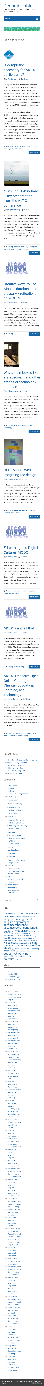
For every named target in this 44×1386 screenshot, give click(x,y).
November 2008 (14, 1236)
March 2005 (12, 1334)
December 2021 (14, 1010)
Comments (14, 977)
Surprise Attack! (15, 773)
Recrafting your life (16, 879)
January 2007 (13, 1296)
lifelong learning (16, 249)
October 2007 (13, 1272)
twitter (9, 959)
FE (15, 935)
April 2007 (12, 1288)
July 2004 (11, 1343)
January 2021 (13, 1021)
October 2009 (13, 1206)
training (28, 956)
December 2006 (14, 1299)
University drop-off (16, 771)
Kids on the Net (14, 868)
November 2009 (14, 1204)
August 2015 (12, 1062)
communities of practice (22, 733)
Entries (12, 974)
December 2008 (14, 1234)
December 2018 (14, 1032)
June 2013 (11, 1098)
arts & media (13, 785)
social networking (16, 953)
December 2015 (14, 1054)
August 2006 (13, 1310)
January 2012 (13, 1144)
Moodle (8, 943)
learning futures (28, 938)
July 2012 (11, 1128)
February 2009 (14, 1228)
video (17, 959)
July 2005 (11, 1326)
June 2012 (11, 1130)
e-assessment (15, 835)
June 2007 (12, 1283)
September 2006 (15, 1307)
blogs (36, 913)
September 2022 (14, 997)
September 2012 (14, 1122)
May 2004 (12, 1345)
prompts (11, 876)
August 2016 (12, 1043)
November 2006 (14, 1302)
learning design (17, 938)
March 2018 (12, 1035)
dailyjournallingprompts (18, 919)
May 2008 (12, 1253)
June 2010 (11, 1185)
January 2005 (13, 1337)
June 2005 (12, 1329)
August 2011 (12, 1149)
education (12, 816)
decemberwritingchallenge (20, 928)
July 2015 (11, 1065)
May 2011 (11, 1157)
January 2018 (13, 1038)
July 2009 (11, 1215)
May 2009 (12, 1220)
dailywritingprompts (16, 922)
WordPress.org (14, 979)
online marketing (16, 810)
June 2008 (12, 1250)
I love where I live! (15, 768)
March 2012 (12, 1138)
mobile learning (29, 940)
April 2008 (12, 1256)
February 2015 (13, 1073)
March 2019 (12, 1027)
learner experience (20, 247)
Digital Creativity (15, 804)
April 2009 (12, 1223)
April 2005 (12, 1332)
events (10, 847)
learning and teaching (18, 825)
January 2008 (13, 1264)
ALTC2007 (23, 914)
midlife (12, 854)
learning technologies (13, 940)
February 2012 (13, 1141)
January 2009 (13, 1231)
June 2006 (12, 1315)
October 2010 (13, 1174)
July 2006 (11, 1313)
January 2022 (13, 1008)
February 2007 (14, 1294)
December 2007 (14, 1266)
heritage (11, 865)
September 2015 (14, 1059)
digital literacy (13, 814)
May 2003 (12, 1359)
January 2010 (13, 1198)
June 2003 (12, 1356)
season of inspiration (28, 951)
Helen (26, 79)
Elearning (9, 146)
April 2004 (12, 1348)
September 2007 (14, 1275)
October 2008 (13, 1239)
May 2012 (11, 1133)
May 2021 (11, 1016)
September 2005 (14, 1324)
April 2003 (12, 1362)
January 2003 (13, 1370)
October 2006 (13, 1305)
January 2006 (13, 1318)
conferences (30, 916)
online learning (27, 425)
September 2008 (15, 1242)
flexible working (25, 935)
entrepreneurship (28, 933)
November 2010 (14, 1171)
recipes (12, 856)
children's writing (20, 917)
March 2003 (12, 1364)
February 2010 (13, 1196)
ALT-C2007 (15, 914)
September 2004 (15, 1340)
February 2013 (13, 1108)
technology (8, 428)
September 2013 (14, 1089)
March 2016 (12, 1049)
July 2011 (11, 1152)
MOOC (29, 146)
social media (13, 884)
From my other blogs (16, 860)
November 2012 (14, 1117)
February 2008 (14, 1261)
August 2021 (12, 1013)
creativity (9, 425)
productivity (9, 950)
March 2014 (12, 1084)
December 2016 (14, 1040)
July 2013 (11, 1095)
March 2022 (12, 1005)
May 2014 (11, 1081)
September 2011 (14, 1147)
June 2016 (11, 1046)
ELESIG (7, 933)
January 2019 (13, 1029)
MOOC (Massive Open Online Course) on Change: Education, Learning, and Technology (21, 685)
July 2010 (11, 1182)
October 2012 (13, 1119)
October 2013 (13, 1087)
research (11, 882)
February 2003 (14, 1367)
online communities (16, 871)
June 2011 (11, 1155)
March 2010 (12, 1193)
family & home (14, 850)
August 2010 (12, 1179)
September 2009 (15, 1209)
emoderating (15, 933)
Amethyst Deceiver (16, 765)
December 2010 (14, 1168)
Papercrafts (14, 800)
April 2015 (12, 1070)
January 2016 (13, 1051)
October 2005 (13, 1321)
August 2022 (12, 1000)
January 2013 (13, 1111)
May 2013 (11, 1100)
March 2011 (12, 1163)
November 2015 (14, 1057)
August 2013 (12, 1092)
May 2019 (11, 1024)
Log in (10, 971)
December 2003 (14, 1351)
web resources (15, 149)
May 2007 (12, 1285)
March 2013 (12, 1106)
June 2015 (11, 1068)
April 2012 (12, 1136)
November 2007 (14, 1269)
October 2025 (13, 991)
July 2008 (11, 1247)
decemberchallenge (16, 925)
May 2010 (12, 1187)
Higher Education (20, 146)
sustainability (10, 956)
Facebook (8, 935)
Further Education (16, 820)
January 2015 (13, 1076)
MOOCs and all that (19, 628)
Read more (34, 153)
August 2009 (13, 1212)
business (11, 791)
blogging (9, 733)
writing (11, 893)
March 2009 (13, 1226)
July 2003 (11, 1354)
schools (19, 951)
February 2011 (13, 1166)
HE (9, 938)
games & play (14, 807)
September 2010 (14, 1177)
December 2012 (14, 1114)
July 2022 (11, 1002)
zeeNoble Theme (36, 1383)
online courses (25, 945)
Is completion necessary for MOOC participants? (20, 70)
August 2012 (12, 1125)
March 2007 (12, 1291)
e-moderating (21, 931)
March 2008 (13, 1258)
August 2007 (13, 1277)
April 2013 (12, 1103)
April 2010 (12, 1190)
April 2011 (11, 1160)
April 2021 (12, 1019)
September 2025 (14, 994)
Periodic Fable (13, 873)
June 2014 (11, 1079)
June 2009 (12, 1217)
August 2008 (13, 1245)
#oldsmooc (8, 914)
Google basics (13, 863)
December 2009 (14, 1201)
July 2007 (11, 1280)
